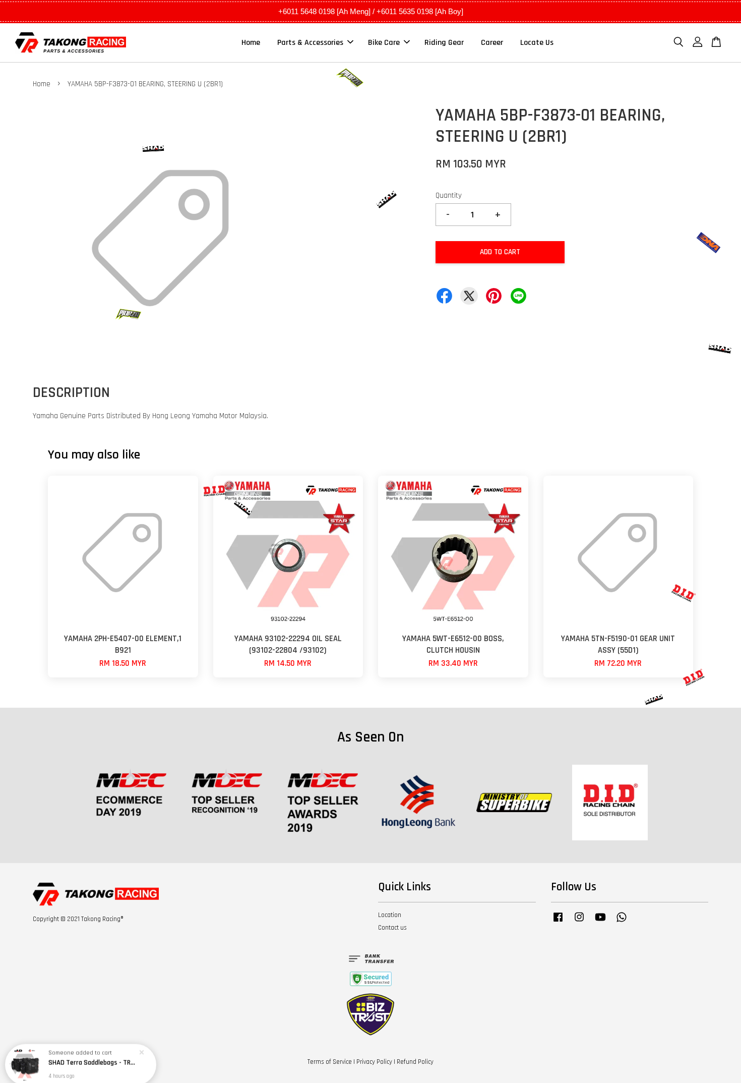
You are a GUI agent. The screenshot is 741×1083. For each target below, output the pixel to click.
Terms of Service (329, 1062)
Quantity (449, 195)
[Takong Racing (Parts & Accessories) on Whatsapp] (621, 922)
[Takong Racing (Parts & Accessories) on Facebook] (558, 922)
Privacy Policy (374, 1062)
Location (389, 915)
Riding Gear (444, 42)
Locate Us (536, 42)
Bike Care (384, 42)
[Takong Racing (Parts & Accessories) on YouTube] (600, 922)
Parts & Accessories (310, 42)
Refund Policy (415, 1062)
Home (250, 42)
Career (492, 42)
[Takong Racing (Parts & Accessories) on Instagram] (579, 922)
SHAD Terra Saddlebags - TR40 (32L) (92, 1055)
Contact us (392, 928)
